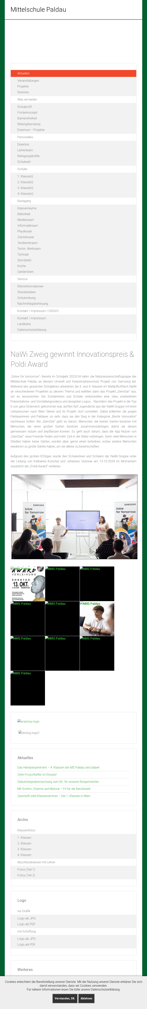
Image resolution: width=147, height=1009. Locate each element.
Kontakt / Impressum (31, 318)
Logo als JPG (26, 918)
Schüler (22, 169)
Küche (21, 266)
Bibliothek (23, 214)
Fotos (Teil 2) (26, 875)
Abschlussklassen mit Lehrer (36, 862)
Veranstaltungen (28, 80)
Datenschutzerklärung (31, 330)
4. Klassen (24, 855)
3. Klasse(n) (25, 188)
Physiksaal (24, 231)
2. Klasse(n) (25, 182)
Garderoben (25, 272)
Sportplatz (24, 260)
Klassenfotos (26, 830)
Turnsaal (23, 254)
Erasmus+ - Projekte (31, 130)
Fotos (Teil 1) (26, 869)
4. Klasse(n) (25, 193)
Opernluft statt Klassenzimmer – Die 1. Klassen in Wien (53, 796)
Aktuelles (23, 73)
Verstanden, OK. (65, 998)
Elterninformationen (30, 286)
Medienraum (25, 220)
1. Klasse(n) (25, 176)
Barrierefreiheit (27, 118)
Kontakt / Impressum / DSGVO (38, 311)
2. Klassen (24, 843)
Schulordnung (26, 298)
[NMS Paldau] (28, 583)
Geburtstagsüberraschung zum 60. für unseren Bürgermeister (58, 782)
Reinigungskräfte (28, 156)
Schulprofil (24, 107)
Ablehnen (86, 998)
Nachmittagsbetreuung (32, 303)
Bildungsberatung (28, 124)
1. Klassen (24, 837)
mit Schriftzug (26, 931)
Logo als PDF (26, 924)
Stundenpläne (26, 292)
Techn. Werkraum (29, 248)
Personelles (25, 137)
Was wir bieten (27, 99)
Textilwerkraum (27, 243)
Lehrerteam (25, 150)
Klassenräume (27, 208)
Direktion (23, 144)
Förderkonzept (27, 112)
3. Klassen (24, 849)
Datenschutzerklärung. (105, 989)
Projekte (23, 86)
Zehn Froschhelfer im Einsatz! (37, 774)
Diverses (23, 92)
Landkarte (24, 324)
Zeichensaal (25, 237)
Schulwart (24, 162)
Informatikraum (27, 225)
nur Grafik (23, 911)
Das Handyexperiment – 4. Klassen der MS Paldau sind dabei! (58, 767)
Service (22, 279)
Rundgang (24, 201)
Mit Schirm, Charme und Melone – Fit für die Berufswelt (53, 789)
